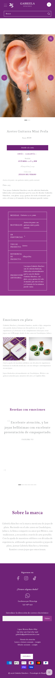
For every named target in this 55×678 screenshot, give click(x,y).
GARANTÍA (30, 154)
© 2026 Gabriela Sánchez (18, 673)
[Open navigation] (5, 4)
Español (27, 656)
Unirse (47, 618)
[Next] (51, 78)
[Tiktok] (35, 578)
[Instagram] (26, 578)
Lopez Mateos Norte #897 (27, 629)
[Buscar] (48, 13)
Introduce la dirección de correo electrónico (27, 613)
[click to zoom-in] (51, 39)
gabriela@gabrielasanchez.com (27, 634)
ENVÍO (20, 154)
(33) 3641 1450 (33, 632)
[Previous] (4, 78)
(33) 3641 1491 (22, 632)
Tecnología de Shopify (38, 673)
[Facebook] (18, 578)
